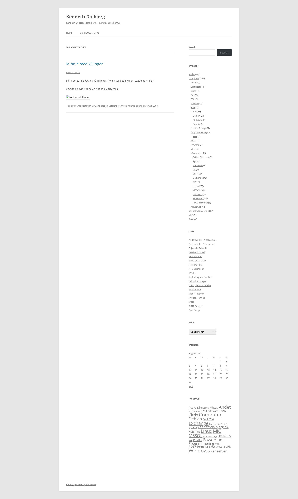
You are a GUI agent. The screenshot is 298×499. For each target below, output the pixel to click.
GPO (195, 181)
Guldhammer (195, 256)
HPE (193, 107)
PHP (195, 136)
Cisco (193, 90)
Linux (193, 111)
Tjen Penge (194, 310)
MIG (94, 105)
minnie (131, 105)
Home (69, 32)
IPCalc (192, 273)
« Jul (191, 386)
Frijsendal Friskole (198, 248)
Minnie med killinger (84, 63)
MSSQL (196, 190)
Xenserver (196, 206)
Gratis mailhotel (197, 252)
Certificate (196, 86)
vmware (195, 144)
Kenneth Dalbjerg (85, 16)
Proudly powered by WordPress (81, 484)
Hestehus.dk (195, 264)
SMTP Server (195, 306)
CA (194, 169)
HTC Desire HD (196, 268)
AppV (195, 161)
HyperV (197, 186)
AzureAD (197, 165)
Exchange (198, 177)
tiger (138, 105)
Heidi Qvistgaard (197, 260)
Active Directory (201, 157)
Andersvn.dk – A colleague (202, 239)
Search (192, 47)
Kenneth (122, 105)
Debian (196, 115)
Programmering (199, 132)
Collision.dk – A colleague (201, 244)
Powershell (198, 198)
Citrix (195, 173)
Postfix (196, 124)
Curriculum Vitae (89, 32)
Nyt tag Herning (197, 297)
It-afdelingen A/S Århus (200, 277)
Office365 (197, 194)
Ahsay (194, 82)
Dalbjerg (112, 105)
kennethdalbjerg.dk (199, 210)
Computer (194, 78)
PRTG (193, 140)
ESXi (193, 99)
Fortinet (195, 103)
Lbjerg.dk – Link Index (200, 285)
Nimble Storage (199, 128)
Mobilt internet (196, 293)
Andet (192, 74)
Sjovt (191, 219)
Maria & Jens (195, 289)
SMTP (192, 301)
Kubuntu (197, 119)
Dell (193, 95)
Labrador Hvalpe (197, 281)
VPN (193, 148)
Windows (195, 152)
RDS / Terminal (200, 202)
